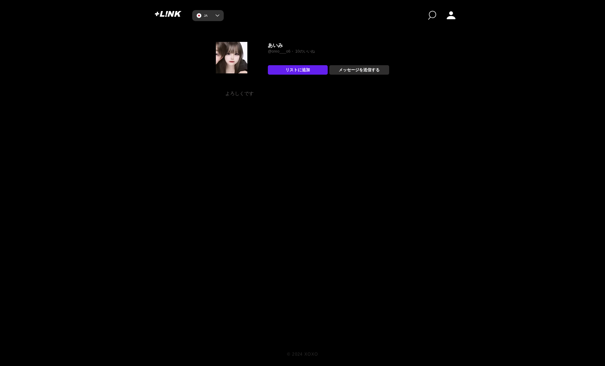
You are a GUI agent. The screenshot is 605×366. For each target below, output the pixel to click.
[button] (451, 15)
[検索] (432, 15)
